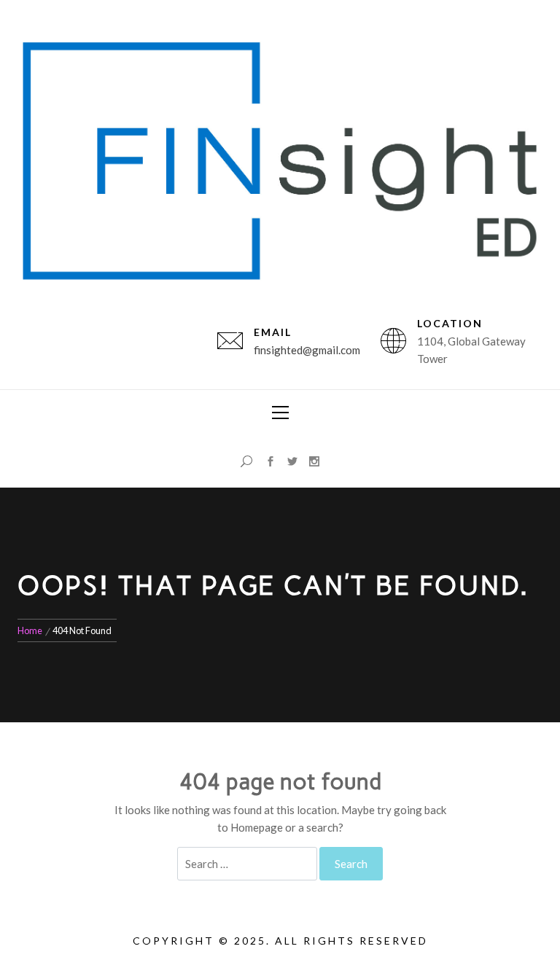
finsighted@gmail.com (307, 349)
